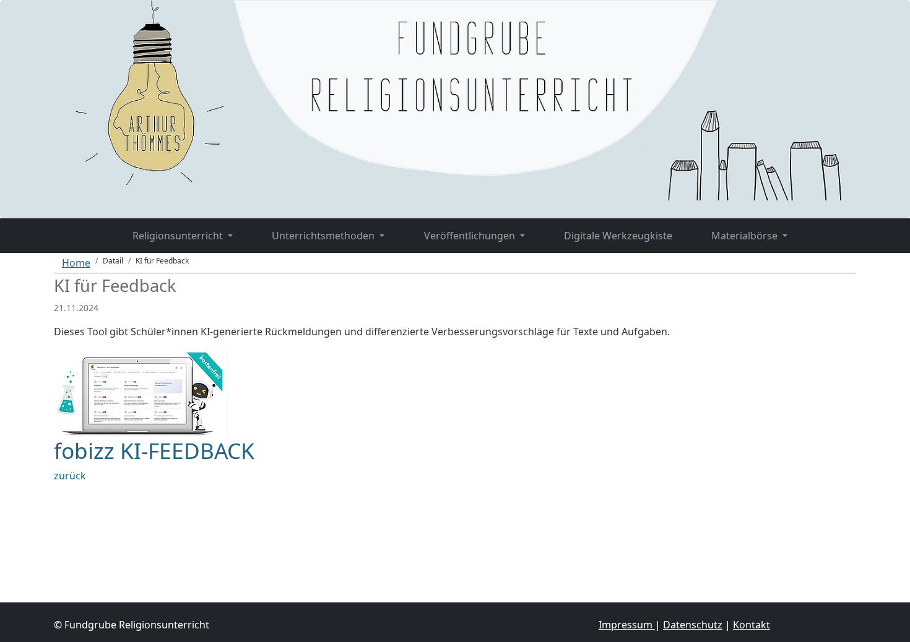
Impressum (627, 624)
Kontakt (751, 624)
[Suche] (826, 228)
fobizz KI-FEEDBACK (154, 450)
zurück (70, 475)
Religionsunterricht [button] (178, 235)
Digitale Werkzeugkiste (618, 235)
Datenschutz (692, 624)
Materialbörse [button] (745, 235)
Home (76, 263)
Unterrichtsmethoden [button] (324, 235)
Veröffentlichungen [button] (471, 235)
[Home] (93, 228)
